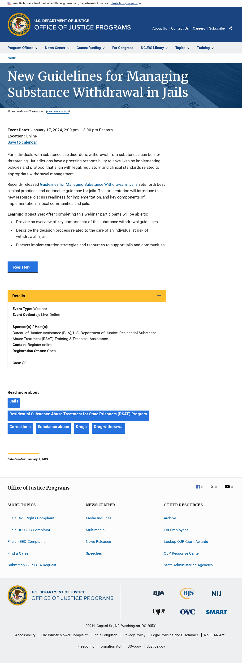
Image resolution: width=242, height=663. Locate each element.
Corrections (20, 426)
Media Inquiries (98, 518)
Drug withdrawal (109, 426)
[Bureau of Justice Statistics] (187, 599)
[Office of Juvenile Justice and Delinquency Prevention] (159, 616)
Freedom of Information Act (99, 646)
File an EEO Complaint (26, 541)
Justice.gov (156, 646)
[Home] (83, 24)
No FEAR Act (214, 635)
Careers (199, 28)
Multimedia (95, 530)
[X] (215, 490)
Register (21, 267)
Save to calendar (22, 142)
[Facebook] (201, 490)
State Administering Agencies (188, 565)
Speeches (94, 553)
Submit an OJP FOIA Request (32, 565)
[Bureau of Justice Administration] (158, 597)
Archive (170, 518)
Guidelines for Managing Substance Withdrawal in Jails (89, 184)
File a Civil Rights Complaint (31, 518)
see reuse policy (58, 111)
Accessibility (25, 635)
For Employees (176, 530)
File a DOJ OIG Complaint (29, 530)
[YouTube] (230, 490)
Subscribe (217, 28)
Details (18, 295)
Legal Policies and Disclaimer (174, 635)
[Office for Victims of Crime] (187, 615)
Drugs (81, 426)
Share (234, 32)
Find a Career (19, 553)
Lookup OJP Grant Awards (186, 541)
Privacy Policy (134, 635)
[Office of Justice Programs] (19, 24)
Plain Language (105, 635)
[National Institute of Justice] (216, 597)
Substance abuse (53, 426)
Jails (13, 401)
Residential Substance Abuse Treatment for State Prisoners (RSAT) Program (78, 413)
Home (12, 57)
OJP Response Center (182, 553)
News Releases (98, 541)
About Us (159, 28)
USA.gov (134, 646)
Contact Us (180, 28)
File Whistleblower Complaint (64, 635)
